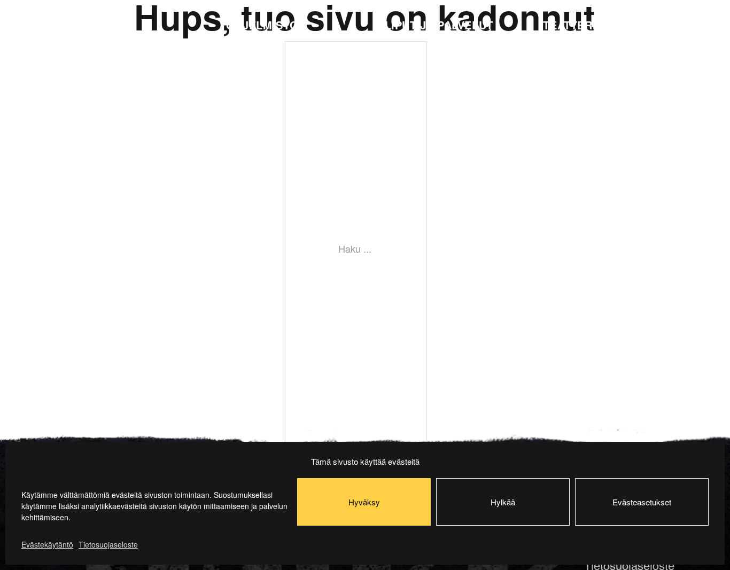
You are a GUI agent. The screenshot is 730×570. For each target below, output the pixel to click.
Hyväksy (364, 501)
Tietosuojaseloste (108, 544)
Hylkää (503, 501)
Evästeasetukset (641, 501)
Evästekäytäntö (47, 544)
